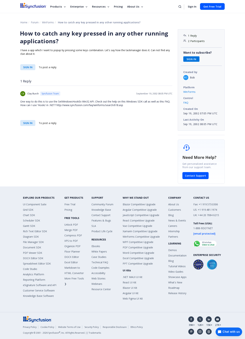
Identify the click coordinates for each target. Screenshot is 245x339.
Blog (171, 215)
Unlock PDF (71, 224)
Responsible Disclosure (115, 327)
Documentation (177, 255)
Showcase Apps (177, 277)
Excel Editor (71, 262)
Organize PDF (72, 246)
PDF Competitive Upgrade (138, 247)
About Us (133, 6)
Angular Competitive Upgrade (140, 209)
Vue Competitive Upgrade (137, 226)
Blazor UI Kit (130, 287)
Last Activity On (193, 119)
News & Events (177, 220)
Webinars (96, 284)
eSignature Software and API (39, 285)
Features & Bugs (101, 220)
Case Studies (98, 257)
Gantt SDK (29, 226)
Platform (189, 87)
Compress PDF (73, 235)
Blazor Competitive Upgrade (139, 204)
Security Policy (91, 327)
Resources (99, 6)
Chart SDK (29, 215)
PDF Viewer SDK (32, 252)
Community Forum (102, 204)
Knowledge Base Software (38, 296)
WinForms (48, 22)
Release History (177, 293)
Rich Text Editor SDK (35, 231)
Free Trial (69, 204)
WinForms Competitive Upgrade (141, 236)
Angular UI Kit (130, 293)
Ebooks (95, 246)
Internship (174, 231)
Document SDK (32, 247)
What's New (175, 282)
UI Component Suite (34, 204)
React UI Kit (129, 282)
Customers (174, 209)
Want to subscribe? (197, 53)
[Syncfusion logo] (33, 5)
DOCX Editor (71, 257)
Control (188, 98)
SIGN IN (27, 67)
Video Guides (175, 271)
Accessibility (98, 273)
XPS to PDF (71, 240)
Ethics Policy (137, 327)
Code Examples (100, 267)
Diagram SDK (31, 236)
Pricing (118, 6)
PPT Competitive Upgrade (138, 263)
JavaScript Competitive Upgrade (141, 215)
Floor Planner (72, 251)
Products (56, 6)
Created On (190, 109)
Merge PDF (71, 230)
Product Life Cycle (101, 231)
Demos (172, 250)
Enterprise (77, 6)
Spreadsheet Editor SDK (37, 263)
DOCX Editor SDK (33, 258)
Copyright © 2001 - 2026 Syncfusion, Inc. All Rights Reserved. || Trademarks (62, 332)
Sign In (192, 6)
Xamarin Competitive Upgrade (140, 231)
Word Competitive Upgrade (138, 252)
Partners (173, 236)
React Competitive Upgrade (139, 220)
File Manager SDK (33, 242)
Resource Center (101, 289)
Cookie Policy (47, 327)
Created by (190, 72)
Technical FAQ (99, 262)
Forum (35, 22)
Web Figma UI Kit (133, 298)
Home (23, 22)
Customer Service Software (39, 290)
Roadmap (174, 287)
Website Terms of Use (69, 327)
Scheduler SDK (31, 220)
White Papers (99, 251)
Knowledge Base (101, 209)
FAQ (186, 102)
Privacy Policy (30, 327)
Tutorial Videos (177, 266)
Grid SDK (28, 209)
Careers (172, 226)
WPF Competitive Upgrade (138, 242)
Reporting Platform (34, 279)
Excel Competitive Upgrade (138, 258)
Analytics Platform (33, 274)
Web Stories (98, 278)
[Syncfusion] (37, 319)
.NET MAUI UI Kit (132, 277)
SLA (93, 226)
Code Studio (30, 269)
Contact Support (195, 175)
